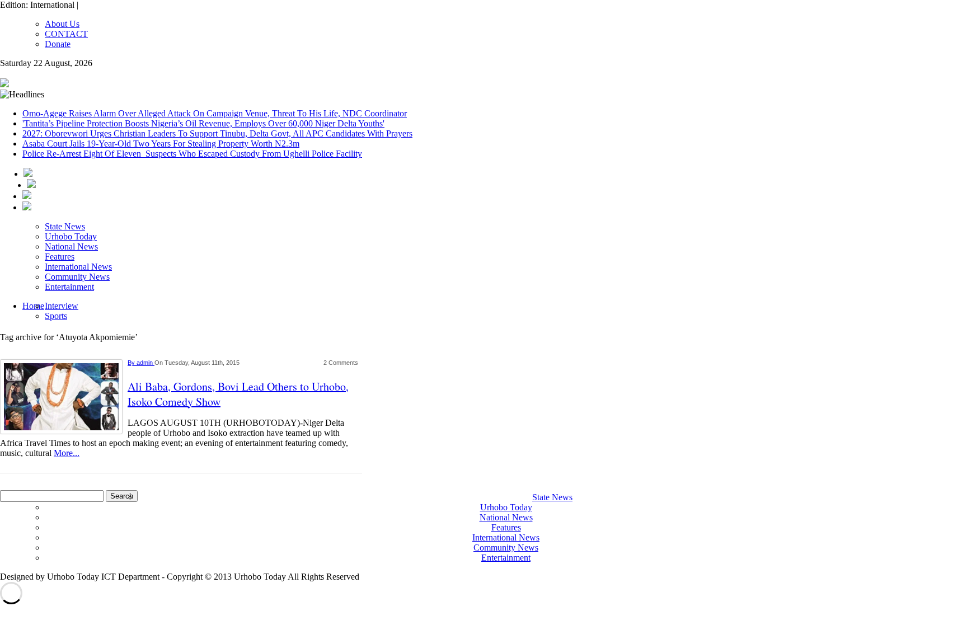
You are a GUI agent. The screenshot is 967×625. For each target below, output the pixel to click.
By (132, 362)
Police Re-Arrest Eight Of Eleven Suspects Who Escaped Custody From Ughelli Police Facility (192, 153)
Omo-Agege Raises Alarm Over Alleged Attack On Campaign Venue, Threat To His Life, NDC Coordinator (214, 113)
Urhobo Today (71, 236)
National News (71, 246)
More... (66, 453)
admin (145, 362)
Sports (56, 316)
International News (78, 266)
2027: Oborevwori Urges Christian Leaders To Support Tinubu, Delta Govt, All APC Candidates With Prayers (217, 133)
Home (33, 306)
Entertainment (69, 287)
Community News (77, 276)
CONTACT (66, 34)
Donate (58, 44)
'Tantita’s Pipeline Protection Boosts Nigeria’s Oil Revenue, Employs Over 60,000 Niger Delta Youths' (203, 123)
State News (65, 226)
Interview (61, 306)
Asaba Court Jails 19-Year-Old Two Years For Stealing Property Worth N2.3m (160, 143)
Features (59, 256)
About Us (62, 24)
